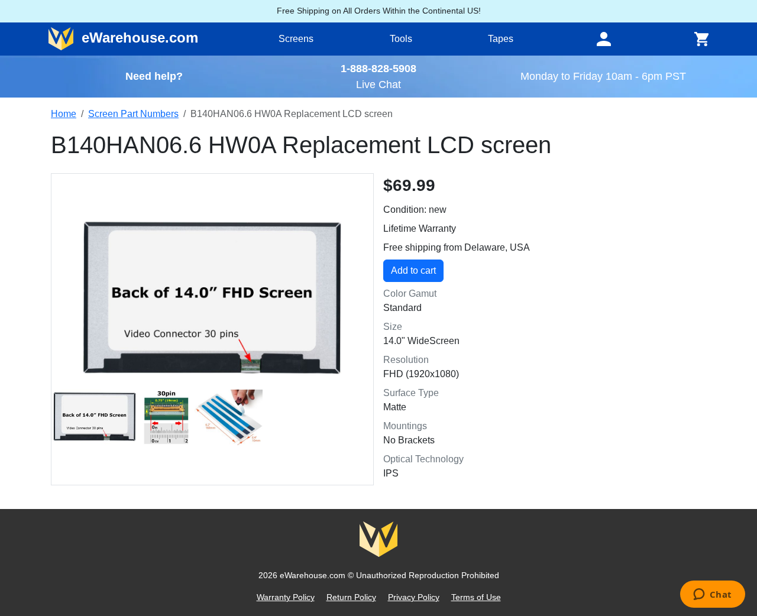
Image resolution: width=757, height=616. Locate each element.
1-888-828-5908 (378, 68)
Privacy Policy (413, 597)
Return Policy (351, 597)
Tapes (500, 39)
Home (63, 114)
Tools (401, 39)
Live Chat (378, 84)
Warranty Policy (286, 597)
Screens (296, 39)
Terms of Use (476, 597)
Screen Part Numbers (133, 114)
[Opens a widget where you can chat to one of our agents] (712, 595)
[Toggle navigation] (604, 39)
